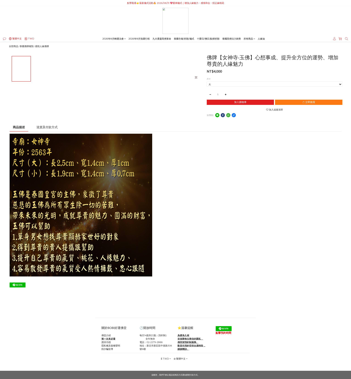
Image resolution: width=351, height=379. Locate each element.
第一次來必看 (108, 338)
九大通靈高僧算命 (161, 38)
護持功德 (106, 342)
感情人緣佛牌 (42, 46)
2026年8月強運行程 (139, 38)
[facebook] (223, 115)
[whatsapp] (228, 115)
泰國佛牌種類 (27, 46)
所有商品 (248, 38)
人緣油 (261, 38)
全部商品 (13, 46)
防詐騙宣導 (107, 349)
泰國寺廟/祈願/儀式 (184, 38)
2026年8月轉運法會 (113, 38)
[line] (217, 115)
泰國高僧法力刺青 (231, 38)
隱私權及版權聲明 (110, 345)
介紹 (108, 335)
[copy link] (234, 115)
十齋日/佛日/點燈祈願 (208, 38)
